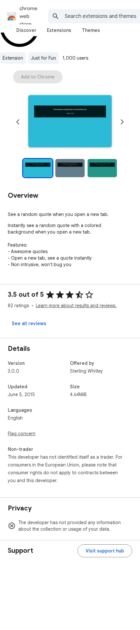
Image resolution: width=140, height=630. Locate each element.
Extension (13, 58)
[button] (70, 122)
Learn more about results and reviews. (76, 305)
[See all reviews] (29, 323)
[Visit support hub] (104, 551)
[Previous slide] (17, 121)
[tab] (26, 30)
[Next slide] (122, 121)
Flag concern (21, 434)
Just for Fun (43, 58)
